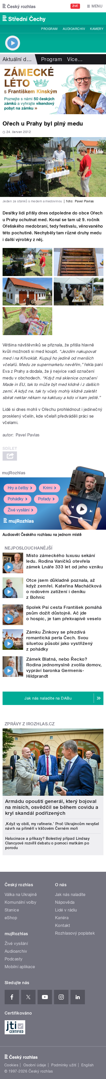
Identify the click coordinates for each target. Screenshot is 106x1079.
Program (49, 29)
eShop (11, 917)
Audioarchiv (74, 29)
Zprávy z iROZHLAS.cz (30, 723)
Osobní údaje (34, 1065)
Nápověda (65, 902)
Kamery (96, 29)
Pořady (44, 498)
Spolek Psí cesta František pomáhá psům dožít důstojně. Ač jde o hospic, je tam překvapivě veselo (64, 613)
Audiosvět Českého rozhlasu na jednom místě (42, 535)
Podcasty (14, 959)
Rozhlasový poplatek (75, 933)
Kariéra (61, 917)
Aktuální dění (18, 59)
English (87, 1065)
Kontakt (62, 925)
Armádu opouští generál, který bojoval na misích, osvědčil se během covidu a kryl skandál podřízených (52, 807)
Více (75, 59)
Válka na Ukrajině (21, 894)
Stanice (12, 910)
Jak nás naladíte (70, 894)
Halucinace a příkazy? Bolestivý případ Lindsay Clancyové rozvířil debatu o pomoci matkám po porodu (47, 843)
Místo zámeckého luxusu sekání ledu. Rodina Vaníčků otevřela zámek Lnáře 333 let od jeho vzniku (64, 561)
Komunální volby (20, 902)
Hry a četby (18, 487)
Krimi (47, 487)
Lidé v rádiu (66, 910)
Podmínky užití (63, 1065)
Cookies (11, 1065)
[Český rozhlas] (19, 6)
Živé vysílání (18, 510)
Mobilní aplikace (20, 966)
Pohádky (15, 498)
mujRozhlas (13, 472)
